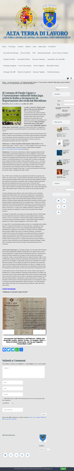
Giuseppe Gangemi (9, 65)
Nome (59, 100)
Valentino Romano (53, 72)
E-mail (58, 104)
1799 (34, 53)
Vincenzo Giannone (38, 59)
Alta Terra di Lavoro (65, 110)
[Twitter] (64, 206)
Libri (34, 46)
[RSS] (59, 206)
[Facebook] (59, 200)
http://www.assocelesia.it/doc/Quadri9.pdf (12, 149)
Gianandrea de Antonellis (56, 59)
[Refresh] (13, 403)
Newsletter (52, 46)
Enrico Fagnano (39, 65)
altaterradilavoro (15, 104)
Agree (63, 468)
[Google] (64, 200)
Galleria (28, 46)
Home (4, 46)
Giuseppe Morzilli (9, 72)
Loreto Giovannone (24, 65)
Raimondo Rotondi (44, 53)
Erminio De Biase (9, 59)
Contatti (20, 46)
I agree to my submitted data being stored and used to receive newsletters (63, 115)
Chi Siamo (11, 46)
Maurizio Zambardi (24, 72)
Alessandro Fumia (53, 65)
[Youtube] (59, 212)
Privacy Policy (25, 53)
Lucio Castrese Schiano (60, 53)
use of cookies (56, 468)
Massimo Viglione (39, 72)
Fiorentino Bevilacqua (10, 53)
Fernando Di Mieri (23, 59)
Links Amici (42, 46)
